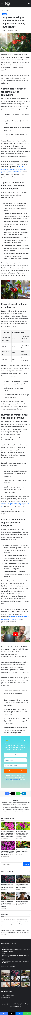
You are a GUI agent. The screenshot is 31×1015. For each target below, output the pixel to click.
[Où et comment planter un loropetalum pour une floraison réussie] (8, 879)
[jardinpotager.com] (7, 3)
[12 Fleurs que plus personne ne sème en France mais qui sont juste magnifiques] (23, 826)
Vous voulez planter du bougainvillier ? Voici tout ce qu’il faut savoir (7, 853)
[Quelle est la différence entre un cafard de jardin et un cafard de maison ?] (5, 973)
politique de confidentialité (13, 779)
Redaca (4, 30)
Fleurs (8, 10)
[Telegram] (23, 793)
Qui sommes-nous (5, 999)
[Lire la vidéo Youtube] (15, 634)
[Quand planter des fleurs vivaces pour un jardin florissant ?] (23, 844)
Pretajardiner (21, 921)
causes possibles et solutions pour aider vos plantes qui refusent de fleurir (13, 169)
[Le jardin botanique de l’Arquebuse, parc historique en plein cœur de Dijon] (8, 896)
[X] (12, 793)
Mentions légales (5, 997)
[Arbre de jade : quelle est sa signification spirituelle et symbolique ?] (25, 984)
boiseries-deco (22, 930)
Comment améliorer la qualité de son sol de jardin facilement (22, 885)
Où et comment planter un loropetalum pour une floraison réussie (7, 885)
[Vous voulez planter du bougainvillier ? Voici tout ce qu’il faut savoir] (8, 845)
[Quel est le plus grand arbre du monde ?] (23, 896)
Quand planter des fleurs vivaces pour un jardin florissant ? (23, 851)
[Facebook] (7, 793)
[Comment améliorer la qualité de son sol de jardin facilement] (23, 879)
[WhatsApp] (18, 793)
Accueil (5, 10)
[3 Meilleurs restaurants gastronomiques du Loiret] (15, 984)
